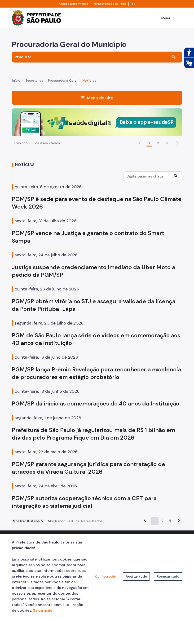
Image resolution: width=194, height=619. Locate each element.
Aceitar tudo (136, 576)
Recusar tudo (168, 576)
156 (133, 3)
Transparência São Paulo (109, 3)
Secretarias (34, 80)
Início (16, 80)
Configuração (105, 576)
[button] (177, 143)
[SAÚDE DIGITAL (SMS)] (97, 122)
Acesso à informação (73, 3)
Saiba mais (42, 610)
